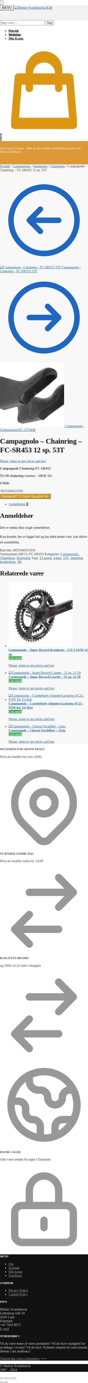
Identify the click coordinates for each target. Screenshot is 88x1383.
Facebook (15, 1275)
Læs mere (15, 658)
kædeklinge (8, 562)
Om (11, 1264)
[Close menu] (1, 2)
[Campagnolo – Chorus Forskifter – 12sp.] (48, 726)
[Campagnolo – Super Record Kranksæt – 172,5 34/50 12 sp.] (48, 615)
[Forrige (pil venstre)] (1, 1382)
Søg (49, 23)
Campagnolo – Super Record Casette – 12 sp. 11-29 (45, 676)
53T (65, 558)
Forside (5, 166)
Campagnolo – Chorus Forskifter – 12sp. (37, 730)
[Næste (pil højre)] (6, 1382)
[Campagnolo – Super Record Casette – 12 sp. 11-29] (48, 673)
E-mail (4, 1329)
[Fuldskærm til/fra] (6, 1378)
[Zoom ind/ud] (1, 1378)
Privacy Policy (18, 1290)
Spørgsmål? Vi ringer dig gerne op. (25, 496)
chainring (76, 558)
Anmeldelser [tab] (18, 504)
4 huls (57, 558)
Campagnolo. (22, 166)
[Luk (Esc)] (14, 1378)
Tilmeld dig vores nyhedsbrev (20, 1358)
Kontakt (14, 1268)
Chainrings (57, 166)
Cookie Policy (18, 1294)
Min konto (16, 1272)
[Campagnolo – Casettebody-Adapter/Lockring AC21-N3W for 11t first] (48, 698)
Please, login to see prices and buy (23, 461)
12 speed (45, 558)
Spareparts (40, 166)
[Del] (10, 1378)
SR (19, 562)
